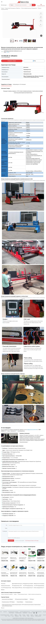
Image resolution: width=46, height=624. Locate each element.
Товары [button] (11, 4)
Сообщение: (5, 531)
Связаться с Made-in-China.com (37, 611)
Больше (2, 607)
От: (6, 525)
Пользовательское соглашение (13, 611)
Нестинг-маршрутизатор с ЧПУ (28, 587)
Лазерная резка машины (5, 585)
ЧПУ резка (32, 599)
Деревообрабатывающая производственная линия (17, 583)
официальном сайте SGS (32, 429)
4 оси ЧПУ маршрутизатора (39, 585)
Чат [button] (35, 60)
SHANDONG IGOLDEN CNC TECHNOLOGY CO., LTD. (13, 50)
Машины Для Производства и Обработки (12, 8)
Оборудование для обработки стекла (28, 583)
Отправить (11, 540)
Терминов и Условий (40, 620)
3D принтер (3, 583)
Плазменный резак (28, 601)
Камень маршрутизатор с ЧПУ (39, 587)
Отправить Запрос (12, 60)
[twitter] (36, 612)
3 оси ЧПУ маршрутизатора (28, 585)
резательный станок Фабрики (7, 599)
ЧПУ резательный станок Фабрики (21, 599)
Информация (25, 612)
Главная (2, 8)
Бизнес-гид (30, 612)
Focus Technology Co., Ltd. (22, 618)
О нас (1, 611)
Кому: (6, 528)
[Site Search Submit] (34, 5)
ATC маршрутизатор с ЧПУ (17, 585)
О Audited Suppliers (18, 612)
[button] (1, 1)
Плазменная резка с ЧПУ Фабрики (8, 601)
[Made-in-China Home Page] (23, 2)
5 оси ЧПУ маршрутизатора (6, 587)
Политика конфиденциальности (25, 611)
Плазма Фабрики (20, 601)
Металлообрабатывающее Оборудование (29, 8)
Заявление (5, 611)
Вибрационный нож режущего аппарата (39, 583)
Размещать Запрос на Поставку (32, 540)
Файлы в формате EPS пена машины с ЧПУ (20, 587)
